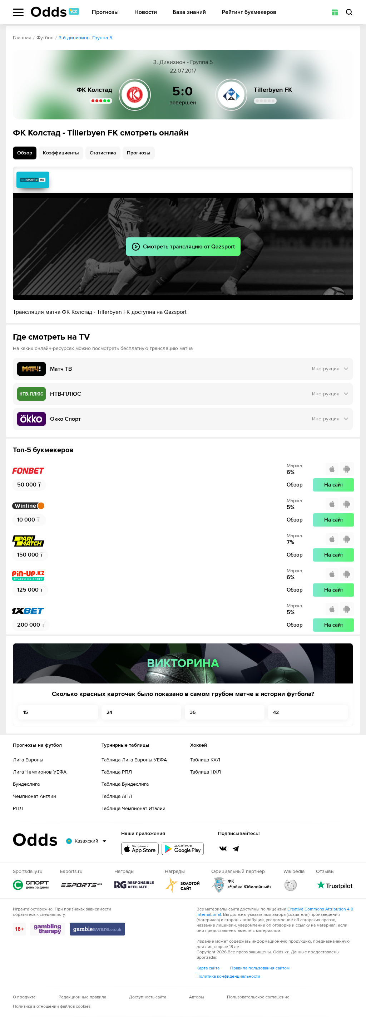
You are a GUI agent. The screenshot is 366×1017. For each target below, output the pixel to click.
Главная (22, 38)
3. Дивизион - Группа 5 (183, 62)
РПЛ (18, 808)
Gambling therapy (47, 929)
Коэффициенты (61, 153)
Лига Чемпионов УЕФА (39, 772)
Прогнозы (105, 12)
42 (276, 712)
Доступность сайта (147, 997)
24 (109, 712)
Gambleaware (97, 929)
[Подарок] (335, 12)
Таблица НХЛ (205, 772)
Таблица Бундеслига (125, 784)
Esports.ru (81, 885)
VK (223, 849)
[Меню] (18, 12)
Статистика (103, 153)
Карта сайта (208, 968)
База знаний (189, 12)
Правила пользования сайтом (260, 968)
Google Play (183, 849)
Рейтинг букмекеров (249, 12)
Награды (134, 885)
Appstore (140, 849)
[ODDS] (55, 11)
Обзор (24, 153)
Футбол (45, 38)
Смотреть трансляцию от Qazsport (32, 180)
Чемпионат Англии (34, 796)
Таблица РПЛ (117, 772)
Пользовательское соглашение (258, 997)
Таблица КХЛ (205, 760)
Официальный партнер (241, 885)
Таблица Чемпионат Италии (133, 808)
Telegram (236, 849)
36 (193, 712)
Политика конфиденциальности (228, 976)
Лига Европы (28, 760)
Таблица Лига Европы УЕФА (134, 760)
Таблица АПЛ (117, 796)
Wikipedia (290, 885)
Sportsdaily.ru (31, 885)
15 (25, 712)
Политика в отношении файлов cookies (52, 1006)
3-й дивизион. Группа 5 (85, 38)
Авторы (196, 997)
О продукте (24, 997)
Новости (145, 12)
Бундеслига (26, 784)
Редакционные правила (82, 997)
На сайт (333, 485)
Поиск (349, 12)
